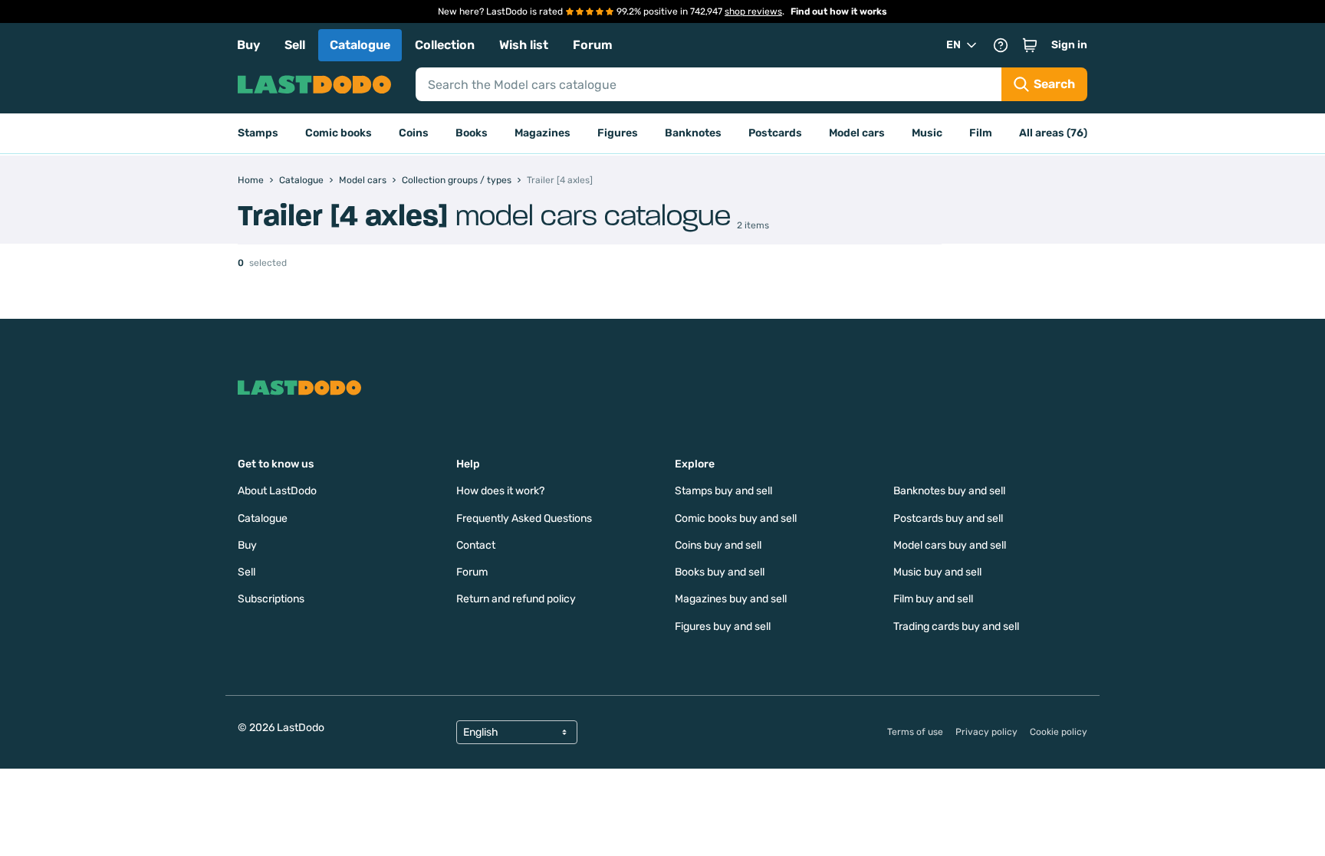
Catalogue (360, 45)
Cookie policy (1058, 731)
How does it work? (500, 490)
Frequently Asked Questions (524, 518)
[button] (1030, 45)
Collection (445, 45)
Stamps (258, 132)
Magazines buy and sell (731, 598)
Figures (617, 132)
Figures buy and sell (723, 626)
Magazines (542, 132)
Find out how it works (839, 11)
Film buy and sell (933, 598)
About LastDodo (277, 490)
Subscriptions (271, 598)
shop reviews (753, 11)
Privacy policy (986, 731)
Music (927, 132)
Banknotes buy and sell (949, 490)
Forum (593, 45)
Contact (475, 545)
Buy (248, 45)
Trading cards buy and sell (956, 626)
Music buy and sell (937, 572)
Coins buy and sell (718, 545)
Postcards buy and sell (948, 518)
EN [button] (953, 44)
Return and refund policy (516, 598)
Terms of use (915, 731)
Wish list (523, 45)
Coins (414, 132)
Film (980, 132)
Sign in (1069, 44)
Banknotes (693, 132)
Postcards (775, 132)
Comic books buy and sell (736, 518)
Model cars (857, 132)
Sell (294, 45)
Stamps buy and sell (723, 490)
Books (471, 132)
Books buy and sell (719, 572)
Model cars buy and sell (949, 545)
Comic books (338, 132)
